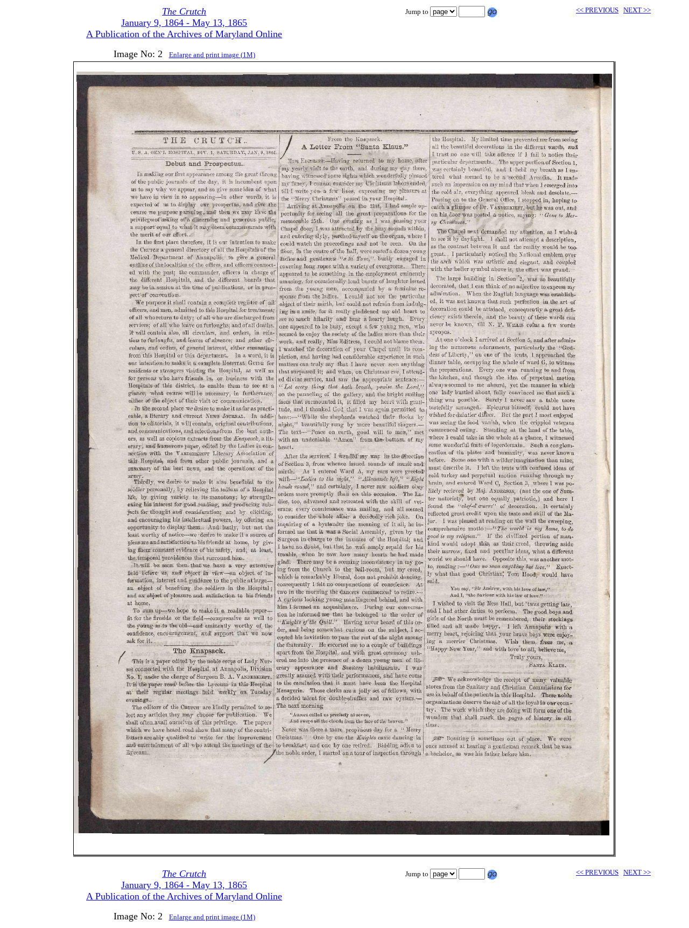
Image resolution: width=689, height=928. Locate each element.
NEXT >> (637, 10)
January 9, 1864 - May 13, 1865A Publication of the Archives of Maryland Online (184, 22)
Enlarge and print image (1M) (212, 55)
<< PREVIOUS (597, 10)
